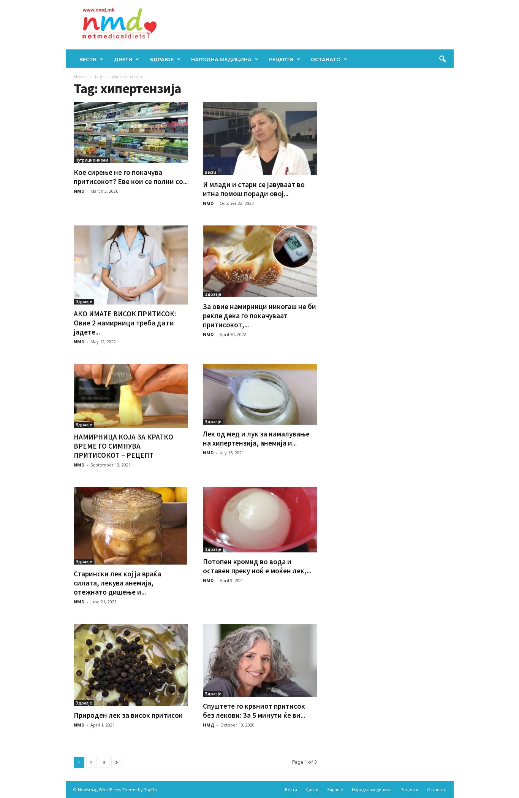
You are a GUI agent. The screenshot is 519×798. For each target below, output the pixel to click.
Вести (88, 59)
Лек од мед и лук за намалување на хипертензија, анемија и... (256, 438)
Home (80, 76)
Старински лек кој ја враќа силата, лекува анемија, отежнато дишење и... (117, 583)
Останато (325, 59)
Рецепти (281, 59)
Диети (123, 59)
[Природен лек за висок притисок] (131, 665)
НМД (208, 725)
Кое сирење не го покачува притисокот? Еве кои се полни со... (131, 177)
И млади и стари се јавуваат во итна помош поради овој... (254, 189)
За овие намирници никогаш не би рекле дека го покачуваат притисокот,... (259, 315)
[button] (442, 59)
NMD (79, 191)
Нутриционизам (92, 160)
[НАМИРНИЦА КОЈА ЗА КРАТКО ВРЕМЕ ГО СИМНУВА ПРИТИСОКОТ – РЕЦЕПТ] (131, 395)
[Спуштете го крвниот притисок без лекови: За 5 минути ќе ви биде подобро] (260, 660)
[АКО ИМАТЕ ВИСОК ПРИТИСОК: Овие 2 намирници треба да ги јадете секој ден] (131, 265)
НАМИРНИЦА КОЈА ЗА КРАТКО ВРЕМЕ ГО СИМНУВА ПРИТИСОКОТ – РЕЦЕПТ (123, 446)
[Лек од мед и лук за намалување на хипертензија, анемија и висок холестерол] (260, 394)
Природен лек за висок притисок (128, 715)
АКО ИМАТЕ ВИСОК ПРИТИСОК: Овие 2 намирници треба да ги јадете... (125, 322)
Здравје (162, 59)
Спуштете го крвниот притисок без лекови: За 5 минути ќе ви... (254, 710)
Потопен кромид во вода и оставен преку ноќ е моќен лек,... (257, 566)
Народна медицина (221, 59)
